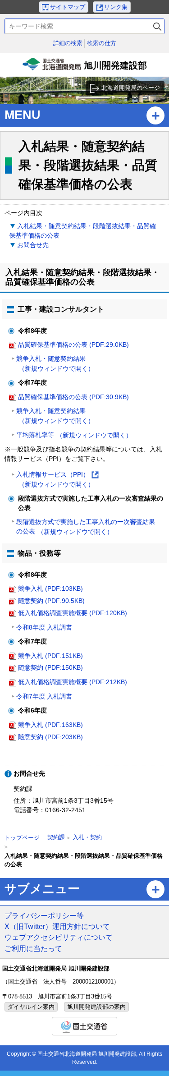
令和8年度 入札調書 (44, 627)
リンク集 (116, 7)
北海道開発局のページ (130, 87)
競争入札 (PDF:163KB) (50, 724)
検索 (157, 26)
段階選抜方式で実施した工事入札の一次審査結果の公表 (85, 526)
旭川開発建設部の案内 (96, 1006)
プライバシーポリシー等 (44, 915)
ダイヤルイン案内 (31, 1006)
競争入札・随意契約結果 (55, 363)
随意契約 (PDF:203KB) (50, 736)
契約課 (56, 837)
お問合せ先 (33, 244)
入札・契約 (87, 837)
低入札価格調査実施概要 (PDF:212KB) (72, 681)
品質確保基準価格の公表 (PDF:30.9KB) (73, 396)
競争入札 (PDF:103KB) (50, 588)
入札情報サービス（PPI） (57, 480)
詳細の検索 (67, 43)
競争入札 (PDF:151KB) (50, 655)
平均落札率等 (74, 435)
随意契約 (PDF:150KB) (50, 667)
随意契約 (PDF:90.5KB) (51, 600)
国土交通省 (84, 1026)
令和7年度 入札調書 (44, 696)
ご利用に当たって (33, 948)
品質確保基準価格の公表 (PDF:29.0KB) (73, 344)
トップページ (22, 837)
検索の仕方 (101, 43)
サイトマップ (67, 7)
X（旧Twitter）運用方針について (57, 926)
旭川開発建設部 (86, 68)
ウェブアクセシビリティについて (59, 937)
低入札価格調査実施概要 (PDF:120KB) (72, 612)
